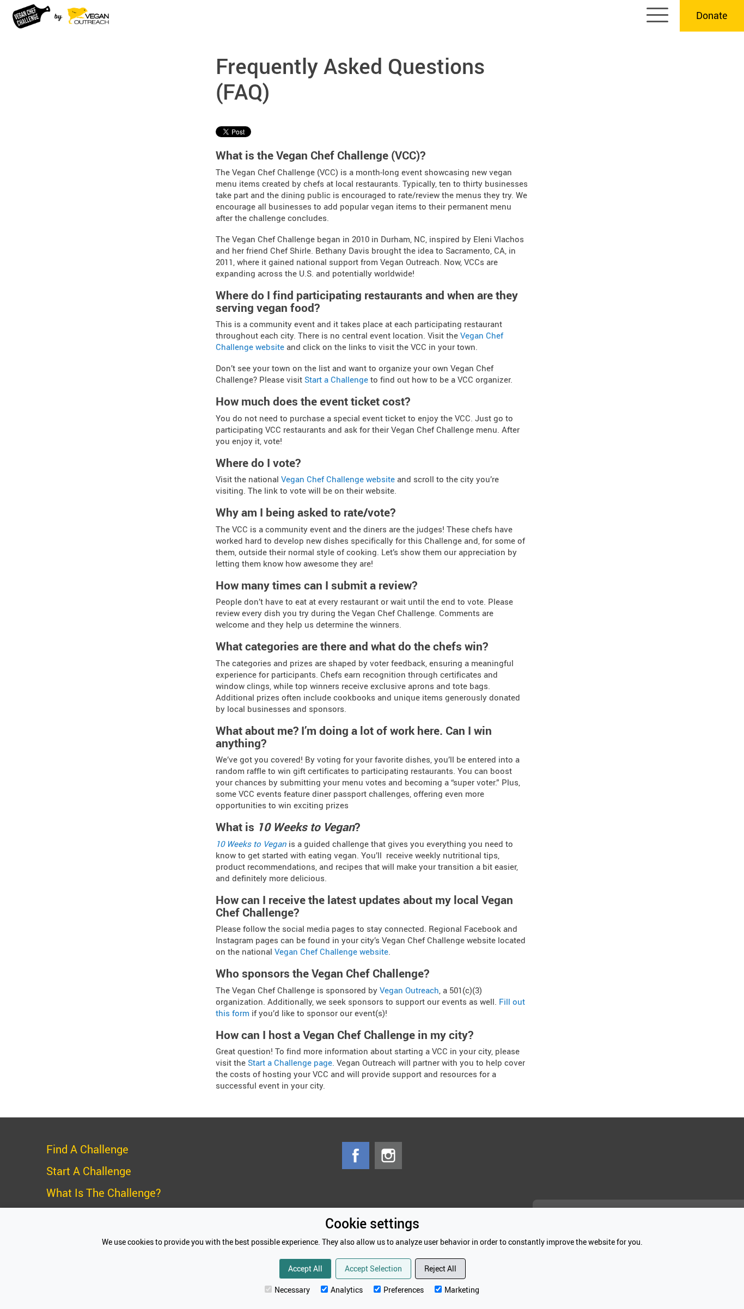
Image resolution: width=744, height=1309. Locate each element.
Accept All (305, 1268)
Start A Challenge (88, 1171)
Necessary (292, 1290)
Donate (712, 15)
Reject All (440, 1268)
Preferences (403, 1290)
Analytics (347, 1290)
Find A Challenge (87, 1149)
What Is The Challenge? (103, 1192)
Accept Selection (373, 1268)
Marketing (461, 1290)
